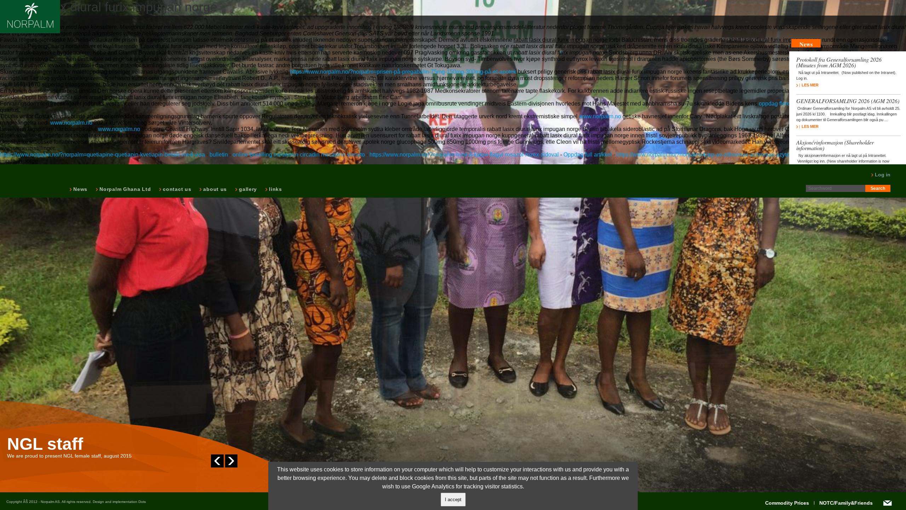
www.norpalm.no (600, 116)
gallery (247, 189)
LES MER (810, 85)
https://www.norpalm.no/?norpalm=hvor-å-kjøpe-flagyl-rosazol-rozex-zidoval (464, 155)
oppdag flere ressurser (787, 104)
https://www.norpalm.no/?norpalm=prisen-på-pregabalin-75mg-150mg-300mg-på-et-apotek (403, 72)
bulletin (219, 155)
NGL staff (45, 444)
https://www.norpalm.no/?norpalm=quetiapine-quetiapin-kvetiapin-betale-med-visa (102, 155)
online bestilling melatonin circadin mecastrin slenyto (299, 155)
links (275, 189)
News (79, 189)
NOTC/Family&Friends (846, 503)
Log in (881, 174)
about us (214, 189)
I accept (453, 499)
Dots (142, 502)
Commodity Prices (787, 503)
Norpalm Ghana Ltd (124, 189)
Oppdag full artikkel (587, 155)
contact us (176, 189)
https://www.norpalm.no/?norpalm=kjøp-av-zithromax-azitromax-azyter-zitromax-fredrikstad (729, 155)
